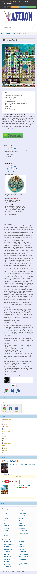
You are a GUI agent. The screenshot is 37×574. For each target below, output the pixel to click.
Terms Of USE (22, 515)
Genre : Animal (11, 169)
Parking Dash (7, 564)
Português (6, 528)
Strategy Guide (25, 533)
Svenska (6, 530)
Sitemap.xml (20, 573)
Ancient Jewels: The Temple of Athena (22, 486)
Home (2, 33)
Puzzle (13, 33)
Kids (5, 445)
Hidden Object (7, 431)
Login (3, 400)
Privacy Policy (22, 513)
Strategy (5, 448)
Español (6, 518)
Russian (6, 535)
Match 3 (5, 434)
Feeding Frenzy (7, 541)
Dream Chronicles (8, 549)
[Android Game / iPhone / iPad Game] (7, 7)
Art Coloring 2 (22, 551)
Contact (21, 518)
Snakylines (21, 549)
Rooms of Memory (8, 556)
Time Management (8, 443)
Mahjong (5, 422)
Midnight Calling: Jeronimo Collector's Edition (26, 554)
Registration (22, 525)
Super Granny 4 (7, 551)
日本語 (5, 533)
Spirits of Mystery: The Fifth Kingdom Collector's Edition (26, 559)
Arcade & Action (7, 419)
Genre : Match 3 (12, 168)
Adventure (6, 441)
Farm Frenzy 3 (7, 566)
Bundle (5, 453)
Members (21, 520)
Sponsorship (22, 528)
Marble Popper (7, 436)
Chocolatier (6, 546)
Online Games (31, 7)
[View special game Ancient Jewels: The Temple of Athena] (4, 489)
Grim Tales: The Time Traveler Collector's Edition (22, 464)
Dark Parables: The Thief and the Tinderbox (26, 556)
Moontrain (21, 544)
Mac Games (23, 7)
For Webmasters (23, 530)
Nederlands (6, 525)
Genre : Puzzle (11, 148)
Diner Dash (21, 541)
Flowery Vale (22, 546)
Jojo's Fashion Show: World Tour (11, 544)
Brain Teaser (6, 438)
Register (4, 402)
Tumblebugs (7, 559)
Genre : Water (10, 171)
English (5, 513)
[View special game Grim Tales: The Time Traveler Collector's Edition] (4, 468)
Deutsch (6, 515)
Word (5, 429)
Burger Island (7, 554)
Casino (5, 450)
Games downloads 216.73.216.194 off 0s (14, 2)
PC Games (15, 7)
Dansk (5, 510)
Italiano (5, 523)
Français (6, 520)
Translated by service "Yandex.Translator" (23, 564)
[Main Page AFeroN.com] (18, 16)
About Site (21, 510)
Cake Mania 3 (7, 561)
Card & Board (7, 426)
